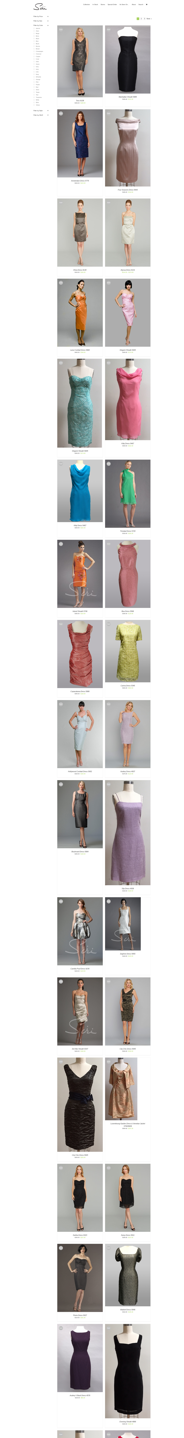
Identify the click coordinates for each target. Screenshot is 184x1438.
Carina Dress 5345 (128, 686)
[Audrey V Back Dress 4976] (128, 1431)
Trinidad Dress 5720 (127, 531)
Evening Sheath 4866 (128, 1422)
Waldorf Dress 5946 (127, 1310)
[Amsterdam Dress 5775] (80, 110)
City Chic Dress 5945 (128, 1049)
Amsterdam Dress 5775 (80, 181)
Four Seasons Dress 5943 (128, 190)
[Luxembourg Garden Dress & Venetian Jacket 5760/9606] (121, 1058)
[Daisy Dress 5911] (128, 1165)
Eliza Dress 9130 (79, 270)
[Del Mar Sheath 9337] (80, 978)
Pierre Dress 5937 (80, 1315)
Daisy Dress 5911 (127, 1235)
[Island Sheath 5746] (80, 541)
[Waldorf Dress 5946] (128, 1245)
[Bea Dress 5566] (128, 541)
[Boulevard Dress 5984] (80, 781)
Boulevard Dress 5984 (80, 852)
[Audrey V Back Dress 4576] (80, 1325)
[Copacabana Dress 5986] (80, 621)
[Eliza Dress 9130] (80, 199)
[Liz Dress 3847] (80, 1431)
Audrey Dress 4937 (127, 771)
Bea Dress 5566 (128, 611)
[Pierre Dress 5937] (80, 1245)
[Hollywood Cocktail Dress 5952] (80, 701)
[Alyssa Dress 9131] (128, 199)
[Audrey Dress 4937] (128, 701)
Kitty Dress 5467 (127, 443)
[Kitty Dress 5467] (128, 360)
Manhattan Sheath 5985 (128, 97)
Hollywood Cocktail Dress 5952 (80, 771)
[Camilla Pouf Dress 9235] (80, 898)
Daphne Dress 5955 (127, 954)
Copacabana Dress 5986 (79, 691)
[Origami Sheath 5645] (128, 279)
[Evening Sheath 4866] (128, 1325)
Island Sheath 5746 (80, 611)
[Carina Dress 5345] (128, 621)
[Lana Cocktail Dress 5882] (80, 279)
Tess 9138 (80, 101)
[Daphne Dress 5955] (123, 898)
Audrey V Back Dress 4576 (80, 1395)
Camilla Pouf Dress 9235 (79, 969)
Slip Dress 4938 (128, 888)
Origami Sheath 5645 (128, 350)
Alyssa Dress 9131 (128, 270)
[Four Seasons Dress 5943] (128, 110)
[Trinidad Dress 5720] (128, 460)
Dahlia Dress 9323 (80, 1235)
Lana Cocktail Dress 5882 (80, 350)
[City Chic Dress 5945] (128, 978)
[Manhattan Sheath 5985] (128, 26)
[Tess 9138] (80, 26)
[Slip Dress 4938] (128, 781)
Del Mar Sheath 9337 (80, 1049)
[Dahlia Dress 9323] (80, 1165)
